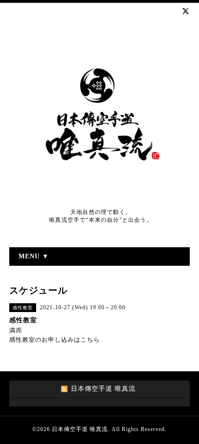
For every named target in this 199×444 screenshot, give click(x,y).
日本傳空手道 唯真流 (80, 429)
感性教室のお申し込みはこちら (54, 339)
